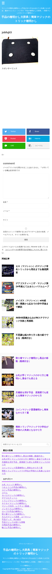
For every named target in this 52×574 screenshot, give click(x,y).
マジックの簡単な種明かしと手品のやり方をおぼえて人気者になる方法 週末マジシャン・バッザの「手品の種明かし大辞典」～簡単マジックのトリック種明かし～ (26, 561)
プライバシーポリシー (26, 544)
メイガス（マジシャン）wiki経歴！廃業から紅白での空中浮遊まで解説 (32, 303)
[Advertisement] (26, 98)
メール (6, 211)
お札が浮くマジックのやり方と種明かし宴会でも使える (26, 459)
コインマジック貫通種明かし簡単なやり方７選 (22, 468)
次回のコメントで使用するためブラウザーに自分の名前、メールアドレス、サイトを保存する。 (26, 233)
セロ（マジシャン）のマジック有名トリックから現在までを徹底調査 (32, 269)
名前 (5, 202)
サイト (5, 220)
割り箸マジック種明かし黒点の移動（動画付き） (23, 456)
